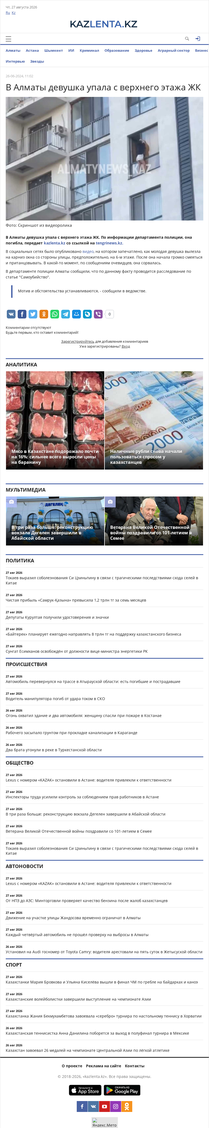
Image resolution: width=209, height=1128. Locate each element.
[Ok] (126, 1106)
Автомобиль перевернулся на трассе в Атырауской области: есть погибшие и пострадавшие (93, 681)
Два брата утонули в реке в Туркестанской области (54, 749)
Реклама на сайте (103, 1065)
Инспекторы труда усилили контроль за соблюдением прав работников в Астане (82, 796)
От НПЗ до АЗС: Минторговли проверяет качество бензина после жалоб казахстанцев (87, 900)
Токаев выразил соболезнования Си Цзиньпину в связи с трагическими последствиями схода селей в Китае (102, 580)
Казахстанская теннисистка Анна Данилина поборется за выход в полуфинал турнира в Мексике (97, 1033)
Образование (116, 50)
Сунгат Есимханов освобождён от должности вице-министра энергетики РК (77, 651)
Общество (19, 762)
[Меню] (8, 39)
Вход (126, 346)
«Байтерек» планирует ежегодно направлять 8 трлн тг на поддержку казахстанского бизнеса (93, 634)
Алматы (13, 50)
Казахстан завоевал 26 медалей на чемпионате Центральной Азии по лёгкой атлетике (88, 1050)
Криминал (89, 50)
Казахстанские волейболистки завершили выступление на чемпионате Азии (78, 999)
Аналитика (21, 364)
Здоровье (143, 50)
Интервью (15, 61)
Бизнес (201, 50)
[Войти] (197, 38)
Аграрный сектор (174, 50)
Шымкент (53, 50)
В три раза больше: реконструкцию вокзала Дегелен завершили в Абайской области (85, 814)
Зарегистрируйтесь (77, 341)
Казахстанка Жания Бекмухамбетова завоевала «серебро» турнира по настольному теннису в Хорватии (104, 1016)
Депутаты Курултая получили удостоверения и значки (57, 617)
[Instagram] (115, 1106)
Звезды (37, 61)
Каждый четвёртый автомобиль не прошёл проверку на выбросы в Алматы (77, 934)
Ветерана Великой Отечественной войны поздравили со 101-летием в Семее (79, 831)
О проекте (72, 1065)
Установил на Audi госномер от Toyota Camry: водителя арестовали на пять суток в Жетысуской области (104, 951)
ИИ (71, 50)
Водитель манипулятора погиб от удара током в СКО (55, 698)
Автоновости (24, 866)
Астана (32, 50)
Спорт (14, 964)
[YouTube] (104, 1106)
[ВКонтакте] (93, 1106)
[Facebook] (82, 1106)
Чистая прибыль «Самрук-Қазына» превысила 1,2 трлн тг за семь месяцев (76, 600)
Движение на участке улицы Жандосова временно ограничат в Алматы (73, 917)
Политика (20, 560)
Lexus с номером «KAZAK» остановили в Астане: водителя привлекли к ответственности (88, 780)
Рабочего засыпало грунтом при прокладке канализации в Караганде (71, 732)
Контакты (135, 1065)
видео (88, 251)
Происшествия (26, 664)
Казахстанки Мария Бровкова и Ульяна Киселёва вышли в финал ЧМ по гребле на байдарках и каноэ (102, 982)
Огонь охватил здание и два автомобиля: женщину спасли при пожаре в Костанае (84, 715)
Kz (14, 12)
